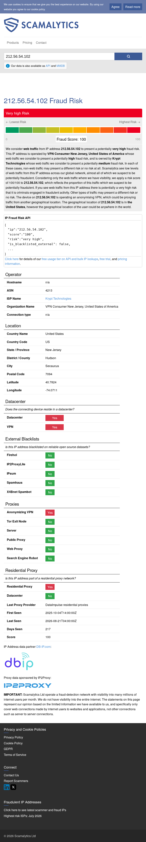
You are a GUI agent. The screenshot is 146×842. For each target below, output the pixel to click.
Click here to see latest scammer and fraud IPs (35, 810)
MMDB (60, 66)
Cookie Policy (13, 743)
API (48, 66)
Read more (132, 7)
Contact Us (11, 775)
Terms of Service (15, 754)
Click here (12, 259)
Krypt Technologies (58, 298)
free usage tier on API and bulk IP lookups (70, 259)
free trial (105, 259)
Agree (115, 7)
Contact (41, 42)
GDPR (8, 749)
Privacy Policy (13, 737)
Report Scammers (16, 781)
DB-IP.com (43, 646)
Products (13, 42)
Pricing (27, 42)
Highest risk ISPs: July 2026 (23, 816)
